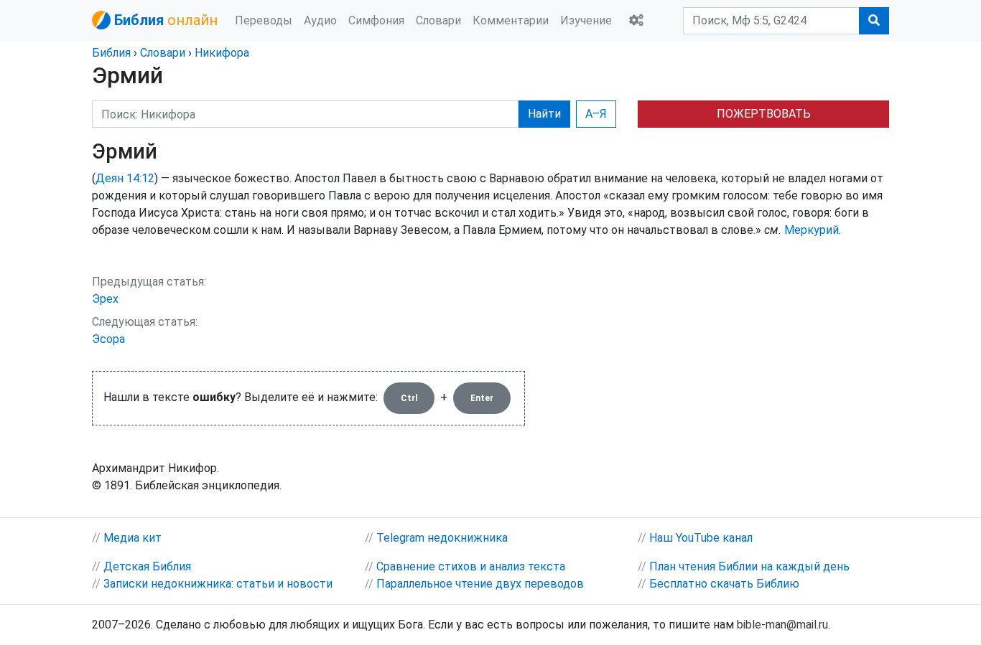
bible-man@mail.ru (782, 624)
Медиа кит (132, 538)
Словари (438, 20)
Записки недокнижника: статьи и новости (218, 583)
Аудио (320, 20)
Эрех (105, 299)
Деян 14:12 (125, 178)
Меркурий (811, 230)
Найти (544, 114)
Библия (111, 53)
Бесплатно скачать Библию (724, 583)
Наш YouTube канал (701, 538)
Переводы (263, 20)
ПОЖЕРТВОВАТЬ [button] (764, 114)
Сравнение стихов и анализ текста (470, 566)
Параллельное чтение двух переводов (480, 583)
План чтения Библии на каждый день (749, 566)
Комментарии (511, 20)
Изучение (586, 20)
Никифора (222, 53)
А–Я (596, 114)
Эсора (108, 339)
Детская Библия (147, 566)
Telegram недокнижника (442, 538)
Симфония (376, 20)
